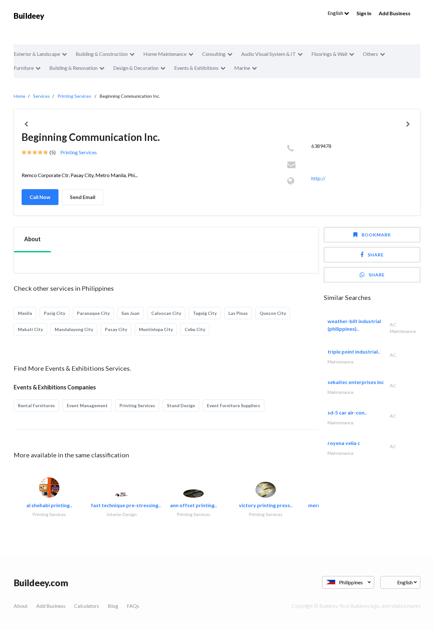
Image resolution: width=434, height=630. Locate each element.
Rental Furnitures (36, 405)
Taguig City (205, 313)
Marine (242, 68)
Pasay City (116, 329)
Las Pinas (238, 313)
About (21, 606)
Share (376, 254)
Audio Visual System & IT (268, 54)
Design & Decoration (136, 68)
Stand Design (181, 405)
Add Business (394, 13)
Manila (25, 313)
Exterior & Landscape (37, 54)
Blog (113, 606)
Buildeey (29, 15)
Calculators (86, 606)
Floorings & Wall (329, 54)
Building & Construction (102, 54)
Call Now (40, 197)
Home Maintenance (164, 54)
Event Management (87, 405)
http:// (318, 178)
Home (19, 96)
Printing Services (74, 96)
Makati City (30, 329)
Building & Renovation (73, 68)
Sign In (363, 13)
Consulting (214, 54)
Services (41, 96)
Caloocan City (166, 313)
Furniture (24, 68)
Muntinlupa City (156, 329)
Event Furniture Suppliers (233, 405)
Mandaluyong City (74, 329)
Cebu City (195, 329)
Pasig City (54, 313)
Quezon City (273, 313)
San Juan (130, 313)
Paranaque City (93, 313)
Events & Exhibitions (196, 68)
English (336, 13)
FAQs (133, 606)
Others (370, 54)
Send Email (82, 197)
